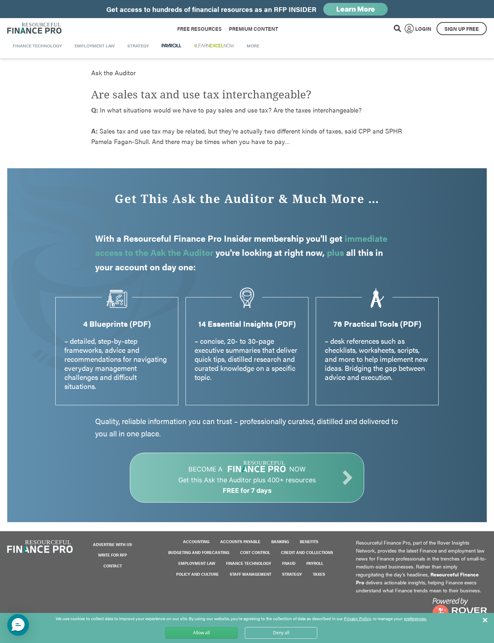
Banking (280, 541)
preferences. (415, 619)
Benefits (309, 541)
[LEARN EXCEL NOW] (214, 45)
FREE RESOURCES (199, 28)
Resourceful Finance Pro (34, 28)
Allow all (201, 633)
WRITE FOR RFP (112, 555)
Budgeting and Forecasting (198, 552)
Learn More (355, 9)
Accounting (196, 541)
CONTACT (112, 565)
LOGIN (423, 28)
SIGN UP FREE (461, 28)
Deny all (281, 633)
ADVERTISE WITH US (112, 544)
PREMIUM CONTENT (253, 28)
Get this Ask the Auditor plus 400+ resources (247, 479)
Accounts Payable (240, 541)
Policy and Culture (197, 574)
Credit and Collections (307, 552)
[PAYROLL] (172, 45)
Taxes (319, 574)
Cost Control (255, 552)
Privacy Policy (357, 618)
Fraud (288, 563)
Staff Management (250, 574)
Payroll (314, 563)
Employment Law (196, 563)
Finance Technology (248, 563)
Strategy (292, 574)
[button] (18, 625)
